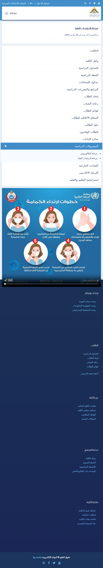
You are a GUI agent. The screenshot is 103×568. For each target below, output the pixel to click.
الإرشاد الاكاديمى (88, 172)
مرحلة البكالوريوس (89, 153)
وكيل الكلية (92, 60)
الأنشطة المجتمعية (87, 466)
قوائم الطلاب (91, 110)
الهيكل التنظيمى (89, 414)
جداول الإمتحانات (88, 82)
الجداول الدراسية (88, 68)
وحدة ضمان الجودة (87, 301)
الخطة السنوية (89, 462)
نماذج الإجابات (90, 139)
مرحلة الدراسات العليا (88, 158)
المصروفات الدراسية (86, 146)
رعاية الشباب (90, 103)
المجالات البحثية (89, 418)
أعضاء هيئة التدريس (89, 373)
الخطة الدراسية (89, 75)
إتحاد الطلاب (91, 96)
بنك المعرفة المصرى (86, 523)
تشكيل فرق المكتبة (87, 510)
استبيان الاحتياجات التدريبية (14, 3)
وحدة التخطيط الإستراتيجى (84, 310)
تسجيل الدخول (42, 3)
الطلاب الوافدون (89, 132)
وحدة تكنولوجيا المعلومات (84, 305)
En (31, 3)
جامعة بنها (37, 557)
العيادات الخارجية (88, 165)
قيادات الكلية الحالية (87, 406)
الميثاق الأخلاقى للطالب (85, 117)
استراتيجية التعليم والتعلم (84, 179)
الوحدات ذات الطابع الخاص (84, 471)
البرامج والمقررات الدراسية (82, 89)
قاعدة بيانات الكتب (87, 519)
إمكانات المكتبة (89, 514)
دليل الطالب (91, 124)
